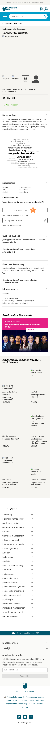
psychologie (7, 599)
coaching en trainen (11, 523)
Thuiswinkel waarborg (15, 697)
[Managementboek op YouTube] (25, 717)
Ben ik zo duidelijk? (10, 439)
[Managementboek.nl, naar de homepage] (9, 10)
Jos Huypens (7, 29)
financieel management (13, 536)
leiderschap (7, 557)
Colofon (8, 700)
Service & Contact (36, 704)
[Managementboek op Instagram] (31, 717)
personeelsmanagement (13, 587)
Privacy (15, 700)
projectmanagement (11, 595)
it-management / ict (11, 548)
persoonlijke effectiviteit (13, 591)
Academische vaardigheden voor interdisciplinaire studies (39, 441)
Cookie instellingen (36, 700)
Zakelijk (6, 648)
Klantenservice (10, 643)
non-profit (7, 570)
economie (6, 531)
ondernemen (8, 574)
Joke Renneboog (19, 29)
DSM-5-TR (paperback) (7, 398)
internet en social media (13, 544)
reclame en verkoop (11, 604)
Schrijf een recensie (13, 220)
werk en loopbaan (10, 616)
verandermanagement (12, 612)
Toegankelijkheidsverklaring (16, 704)
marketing (7, 561)
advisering (7, 514)
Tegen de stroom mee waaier (38, 484)
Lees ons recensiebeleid (11, 226)
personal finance (9, 582)
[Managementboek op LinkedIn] (19, 717)
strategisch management (13, 608)
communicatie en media (13, 527)
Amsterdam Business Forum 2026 (22, 326)
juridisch (6, 553)
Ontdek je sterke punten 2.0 (38, 396)
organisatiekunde (10, 578)
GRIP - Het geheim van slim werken (10, 484)
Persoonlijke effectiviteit (13, 23)
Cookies (24, 700)
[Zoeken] (45, 16)
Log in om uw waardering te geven (15, 215)
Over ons (25, 707)
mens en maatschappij (12, 565)
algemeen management (13, 519)
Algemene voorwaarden (35, 697)
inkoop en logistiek (10, 540)
